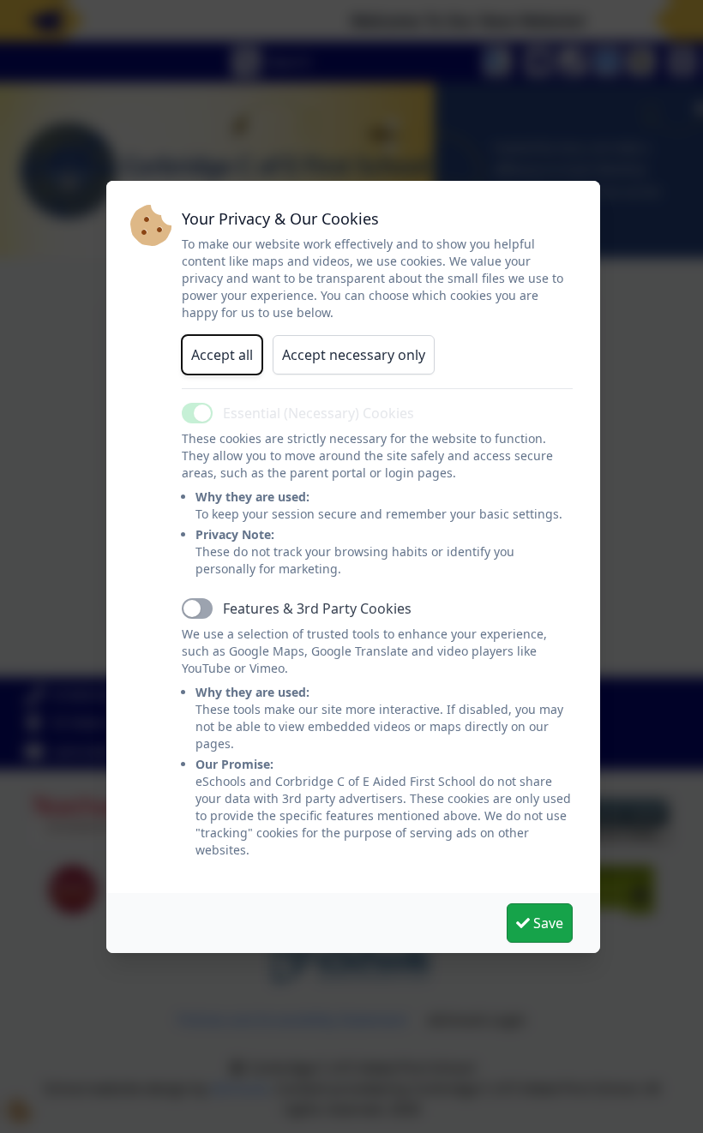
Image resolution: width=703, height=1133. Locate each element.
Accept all (222, 354)
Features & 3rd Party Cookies (317, 608)
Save (546, 923)
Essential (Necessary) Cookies (318, 413)
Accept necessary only (353, 354)
